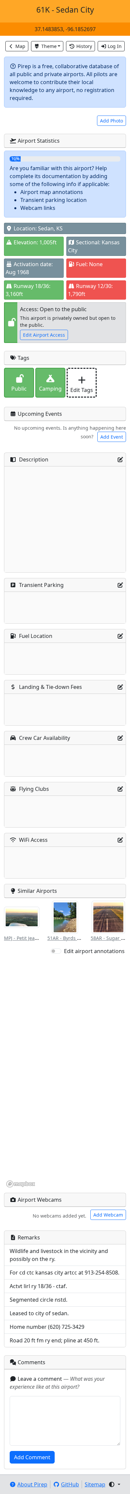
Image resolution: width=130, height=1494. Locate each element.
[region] (65, 1071)
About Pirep (32, 1484)
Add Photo (111, 121)
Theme (49, 46)
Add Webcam (108, 1215)
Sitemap (95, 1484)
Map (20, 46)
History (84, 46)
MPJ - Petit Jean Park (26, 938)
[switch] (56, 951)
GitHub (70, 1484)
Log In (115, 46)
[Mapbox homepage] (20, 1184)
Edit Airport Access (44, 335)
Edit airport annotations (94, 951)
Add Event (111, 437)
